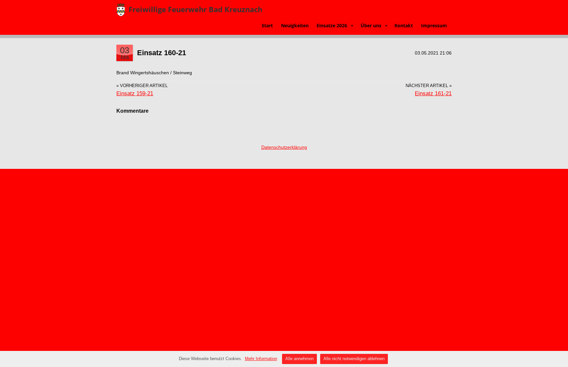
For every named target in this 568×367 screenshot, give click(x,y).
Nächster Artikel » (429, 85)
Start (267, 25)
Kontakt (403, 25)
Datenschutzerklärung (284, 147)
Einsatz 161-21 (433, 93)
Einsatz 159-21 (134, 93)
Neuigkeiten (295, 25)
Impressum (434, 25)
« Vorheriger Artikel (142, 85)
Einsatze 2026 (335, 25)
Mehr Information (261, 358)
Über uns (374, 25)
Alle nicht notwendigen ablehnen (354, 358)
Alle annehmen (299, 358)
